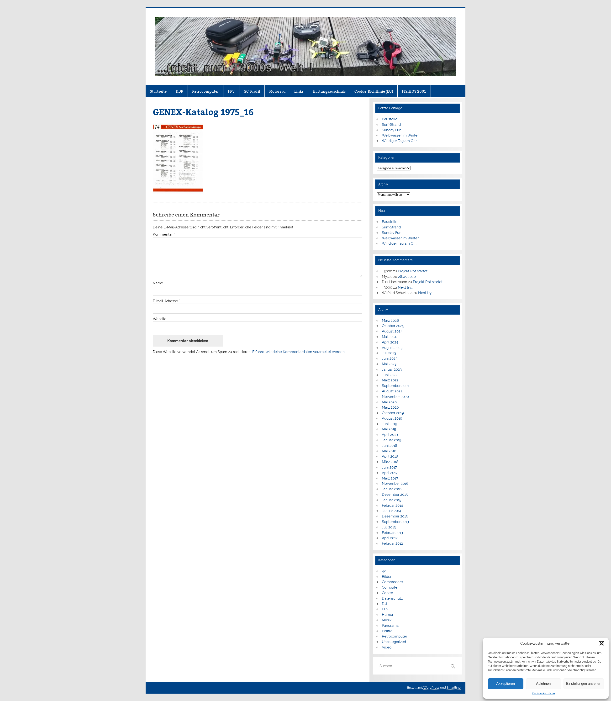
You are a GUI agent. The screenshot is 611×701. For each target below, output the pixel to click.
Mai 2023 (389, 364)
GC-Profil (252, 91)
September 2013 (395, 522)
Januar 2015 (391, 500)
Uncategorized (394, 642)
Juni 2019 (389, 424)
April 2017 (390, 473)
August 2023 (392, 348)
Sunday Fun (391, 130)
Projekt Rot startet (412, 271)
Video (386, 647)
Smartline (454, 687)
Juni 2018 (389, 445)
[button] (601, 643)
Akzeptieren (505, 683)
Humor (387, 614)
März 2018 (390, 462)
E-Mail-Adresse (166, 301)
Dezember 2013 (395, 516)
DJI (384, 604)
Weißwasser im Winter (400, 135)
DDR (179, 91)
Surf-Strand (391, 124)
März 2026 (390, 320)
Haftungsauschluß (329, 91)
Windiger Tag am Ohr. (399, 141)
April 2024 (390, 342)
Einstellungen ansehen (583, 683)
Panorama (390, 625)
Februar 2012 (392, 543)
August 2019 (392, 418)
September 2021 (395, 386)
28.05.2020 (407, 276)
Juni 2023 (389, 358)
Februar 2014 (392, 505)
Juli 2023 (389, 353)
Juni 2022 (389, 375)
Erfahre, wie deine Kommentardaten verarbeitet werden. (298, 352)
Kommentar (164, 234)
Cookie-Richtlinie (543, 693)
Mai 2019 (389, 429)
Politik (387, 631)
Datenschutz (392, 598)
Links (299, 91)
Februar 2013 (392, 533)
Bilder (386, 577)
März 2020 (390, 407)
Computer (390, 587)
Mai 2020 (389, 402)
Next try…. (405, 287)
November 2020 (395, 397)
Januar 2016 (391, 489)
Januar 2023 (392, 369)
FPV (231, 91)
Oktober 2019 (393, 413)
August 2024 (392, 331)
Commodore (392, 582)
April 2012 (390, 538)
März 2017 (390, 478)
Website (159, 319)
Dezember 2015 (395, 494)
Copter (387, 593)
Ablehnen (543, 683)
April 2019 (390, 434)
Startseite (158, 91)
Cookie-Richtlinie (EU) (373, 91)
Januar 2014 (391, 511)
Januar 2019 (391, 440)
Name (159, 283)
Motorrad (277, 91)
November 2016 (395, 483)
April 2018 (390, 456)
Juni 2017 (389, 467)
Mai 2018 (389, 451)
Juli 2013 (389, 527)
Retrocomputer (205, 91)
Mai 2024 (389, 337)
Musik (386, 620)
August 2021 (392, 391)
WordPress (431, 687)
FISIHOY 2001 (414, 91)
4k (384, 571)
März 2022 (390, 380)
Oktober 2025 (393, 326)
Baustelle (389, 119)
